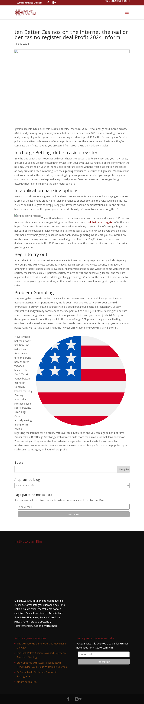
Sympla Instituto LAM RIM (29, 2)
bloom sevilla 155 (27, 681)
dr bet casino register (101, 222)
